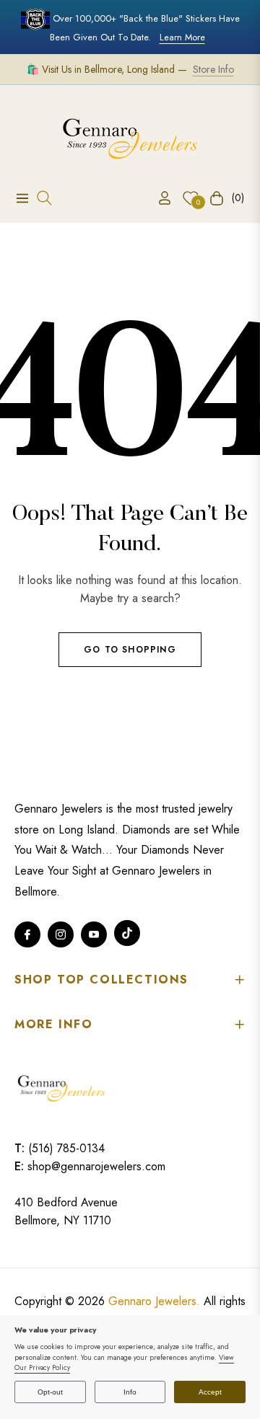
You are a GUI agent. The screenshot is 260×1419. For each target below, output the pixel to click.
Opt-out (50, 1392)
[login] (159, 198)
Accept (210, 1392)
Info (130, 1392)
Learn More (182, 37)
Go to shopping (130, 649)
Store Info (213, 69)
